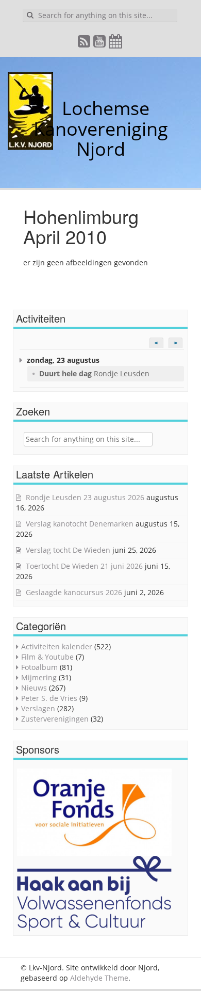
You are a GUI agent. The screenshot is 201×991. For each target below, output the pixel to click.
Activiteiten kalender (56, 646)
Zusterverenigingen (55, 719)
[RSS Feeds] (84, 44)
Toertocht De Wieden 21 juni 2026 (84, 566)
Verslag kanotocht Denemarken (79, 524)
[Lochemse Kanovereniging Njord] (54, 108)
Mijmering (39, 677)
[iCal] (116, 44)
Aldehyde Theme (99, 978)
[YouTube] (100, 44)
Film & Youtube (47, 657)
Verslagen (38, 708)
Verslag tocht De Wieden (68, 550)
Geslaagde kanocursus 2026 (74, 592)
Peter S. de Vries (49, 698)
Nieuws (34, 688)
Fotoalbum (39, 667)
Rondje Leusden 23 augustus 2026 (85, 497)
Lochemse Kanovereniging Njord (101, 128)
